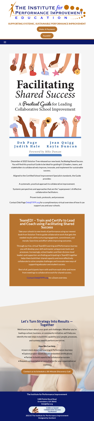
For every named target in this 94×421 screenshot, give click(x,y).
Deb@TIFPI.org (33, 202)
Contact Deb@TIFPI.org (37, 277)
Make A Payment (47, 29)
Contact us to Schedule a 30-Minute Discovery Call (47, 371)
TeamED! (47, 36)
